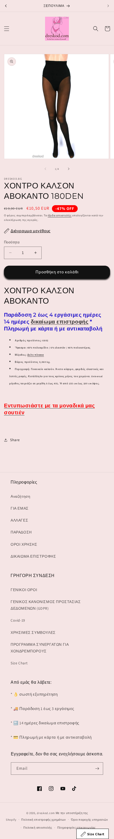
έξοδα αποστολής (60, 215)
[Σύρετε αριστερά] (45, 169)
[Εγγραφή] (97, 768)
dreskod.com (46, 813)
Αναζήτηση (20, 496)
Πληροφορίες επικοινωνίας (76, 827)
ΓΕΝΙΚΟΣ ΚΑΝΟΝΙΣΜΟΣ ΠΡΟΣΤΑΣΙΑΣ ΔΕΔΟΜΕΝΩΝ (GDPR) (46, 605)
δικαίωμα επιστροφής (59, 322)
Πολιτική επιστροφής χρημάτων (43, 819)
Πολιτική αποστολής (37, 827)
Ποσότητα (12, 242)
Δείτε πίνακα (35, 354)
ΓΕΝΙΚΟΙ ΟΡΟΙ (24, 589)
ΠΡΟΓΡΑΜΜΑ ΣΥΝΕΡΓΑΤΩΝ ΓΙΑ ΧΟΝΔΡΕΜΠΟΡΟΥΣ (40, 647)
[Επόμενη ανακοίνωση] (108, 6)
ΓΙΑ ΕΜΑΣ (20, 508)
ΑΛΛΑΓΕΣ (19, 520)
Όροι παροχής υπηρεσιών (89, 819)
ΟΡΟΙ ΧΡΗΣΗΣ (24, 544)
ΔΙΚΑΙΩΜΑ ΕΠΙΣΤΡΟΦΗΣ (33, 556)
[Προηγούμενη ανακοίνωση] (6, 6)
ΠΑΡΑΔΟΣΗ (21, 532)
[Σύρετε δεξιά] (68, 169)
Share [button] (15, 439)
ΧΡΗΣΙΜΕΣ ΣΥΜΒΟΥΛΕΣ (33, 632)
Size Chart (19, 663)
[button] (6, 29)
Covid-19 (18, 620)
